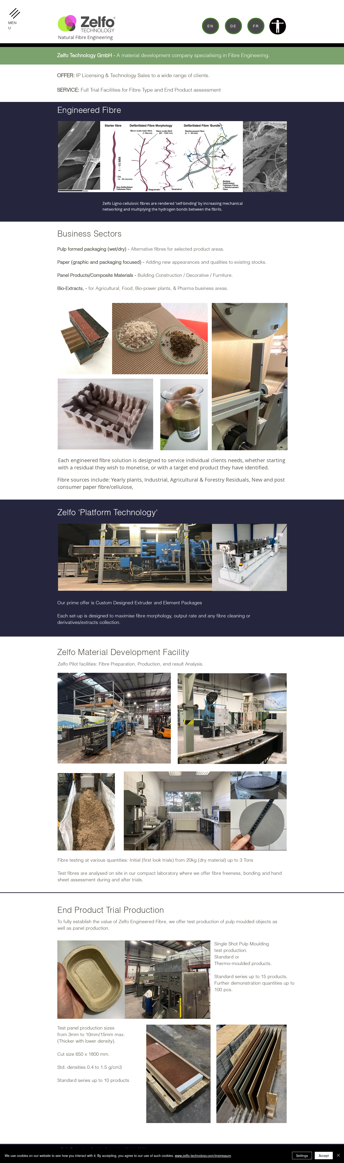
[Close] (338, 1155)
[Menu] (14, 13)
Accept (324, 1155)
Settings (302, 1155)
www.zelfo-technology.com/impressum (203, 1155)
